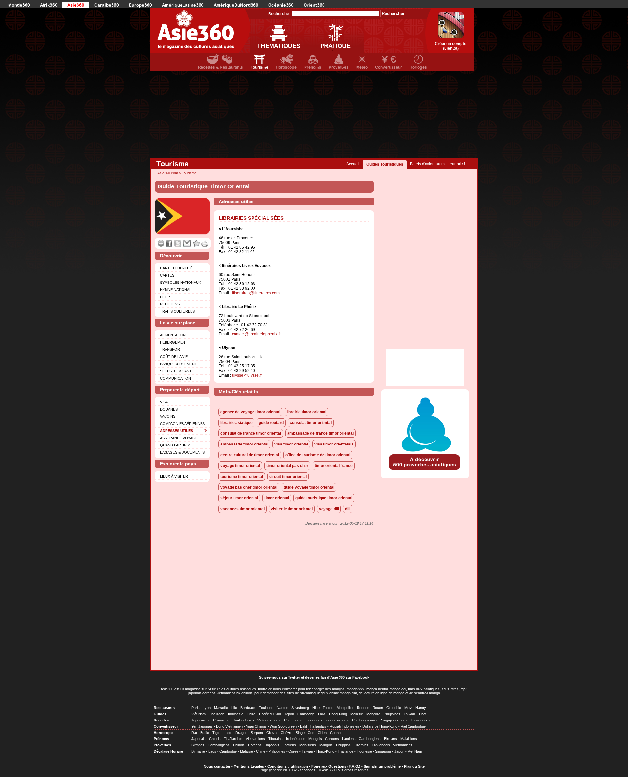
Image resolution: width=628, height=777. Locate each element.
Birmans (390, 739)
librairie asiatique (236, 422)
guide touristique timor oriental (323, 498)
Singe (300, 733)
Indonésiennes (337, 720)
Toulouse (266, 708)
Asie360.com (167, 173)
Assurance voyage (179, 438)
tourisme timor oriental (241, 476)
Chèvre (286, 733)
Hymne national (175, 290)
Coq (311, 733)
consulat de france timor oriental (250, 433)
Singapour (383, 751)
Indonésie (235, 714)
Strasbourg (300, 708)
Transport (171, 349)
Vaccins (167, 416)
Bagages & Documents (182, 452)
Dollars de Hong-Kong (379, 726)
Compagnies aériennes (182, 424)
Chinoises (221, 720)
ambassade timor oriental (244, 444)
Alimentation (173, 335)
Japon (289, 714)
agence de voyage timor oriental (250, 412)
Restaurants (164, 708)
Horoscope (286, 67)
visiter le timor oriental (292, 509)
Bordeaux (248, 708)
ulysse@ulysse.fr (247, 375)
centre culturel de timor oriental (249, 455)
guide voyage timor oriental (309, 487)
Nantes (282, 708)
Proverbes (339, 67)
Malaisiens (408, 739)
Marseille (221, 708)
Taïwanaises (421, 720)
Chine (251, 714)
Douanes (169, 409)
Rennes (363, 708)
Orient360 (314, 5)
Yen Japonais (202, 726)
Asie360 (75, 5)
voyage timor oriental (240, 465)
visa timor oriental (291, 444)
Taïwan (409, 714)
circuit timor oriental (288, 476)
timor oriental (276, 498)
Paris (195, 708)
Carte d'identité (176, 268)
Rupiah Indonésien (344, 726)
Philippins (343, 745)
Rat (194, 733)
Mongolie (373, 714)
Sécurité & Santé (177, 371)
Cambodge (306, 714)
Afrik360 (49, 5)
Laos (322, 714)
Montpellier (345, 708)
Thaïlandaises (243, 720)
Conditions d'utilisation (287, 766)
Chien (322, 733)
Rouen (378, 708)
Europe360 (140, 5)
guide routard (271, 422)
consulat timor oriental (311, 422)
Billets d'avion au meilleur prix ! (437, 164)
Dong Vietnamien (229, 726)
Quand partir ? (175, 445)
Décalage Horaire (168, 751)
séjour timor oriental (239, 498)
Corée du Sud (270, 714)
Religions (170, 304)
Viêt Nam (198, 714)
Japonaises (200, 720)
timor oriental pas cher (287, 465)
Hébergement (173, 342)
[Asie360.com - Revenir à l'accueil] (200, 30)
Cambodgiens (370, 739)
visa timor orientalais (334, 444)
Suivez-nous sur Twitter (279, 677)
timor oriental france (334, 465)
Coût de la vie (174, 357)
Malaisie (356, 714)
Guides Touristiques (384, 164)
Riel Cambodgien (414, 726)
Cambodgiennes (365, 720)
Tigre (216, 733)
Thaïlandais (233, 739)
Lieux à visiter (174, 476)
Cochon (336, 733)
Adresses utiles (176, 431)
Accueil (352, 164)
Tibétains (275, 739)
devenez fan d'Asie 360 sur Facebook (337, 677)
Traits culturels (177, 311)
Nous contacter (217, 766)
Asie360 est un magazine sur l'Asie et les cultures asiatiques (208, 689)
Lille (234, 708)
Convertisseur (388, 67)
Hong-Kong (338, 714)
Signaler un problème (382, 766)
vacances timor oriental (242, 509)
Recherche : (279, 13)
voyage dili (329, 509)
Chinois (215, 739)
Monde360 (19, 5)
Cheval (271, 733)
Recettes (161, 720)
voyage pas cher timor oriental (248, 487)
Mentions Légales (249, 766)
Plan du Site (414, 766)
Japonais (198, 739)
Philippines (392, 714)
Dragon (241, 733)
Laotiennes (313, 720)
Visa (164, 402)
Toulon (328, 708)
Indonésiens (295, 739)
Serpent (257, 733)
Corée (293, 751)
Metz (408, 708)
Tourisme (259, 67)
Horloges (418, 67)
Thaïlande (217, 714)
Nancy (420, 708)
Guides (160, 714)
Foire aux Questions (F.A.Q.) (335, 766)
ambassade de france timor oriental (320, 433)
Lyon (207, 708)
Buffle (204, 733)
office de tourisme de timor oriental (317, 455)
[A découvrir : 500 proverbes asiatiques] (425, 470)
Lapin (228, 733)
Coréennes (293, 720)
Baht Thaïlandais (313, 726)
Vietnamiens (255, 739)
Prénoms (312, 67)
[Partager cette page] (161, 243)
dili (347, 509)
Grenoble (393, 708)
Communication (175, 378)
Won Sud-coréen (283, 726)
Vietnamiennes (269, 720)
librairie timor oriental (306, 412)
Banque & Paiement (178, 364)
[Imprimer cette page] (205, 243)
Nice (316, 708)
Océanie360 (281, 5)
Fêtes (165, 297)
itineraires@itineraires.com (256, 293)
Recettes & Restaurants (220, 67)
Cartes (167, 275)
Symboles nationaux (180, 282)
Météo (362, 67)
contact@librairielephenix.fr (256, 334)
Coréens (332, 739)
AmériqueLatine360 (183, 5)
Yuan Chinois (256, 726)
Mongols (315, 739)
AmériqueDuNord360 (236, 5)
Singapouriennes (394, 720)
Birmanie (198, 751)
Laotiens (349, 739)
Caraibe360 (106, 5)
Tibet (422, 714)
